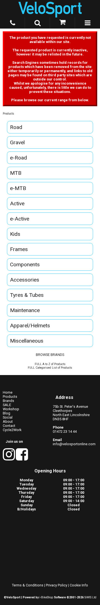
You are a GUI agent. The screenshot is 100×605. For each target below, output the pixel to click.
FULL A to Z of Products (50, 364)
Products (8, 113)
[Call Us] (12, 21)
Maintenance (25, 310)
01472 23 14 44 (65, 431)
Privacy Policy (56, 585)
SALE (7, 405)
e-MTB (18, 188)
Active (17, 203)
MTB (15, 173)
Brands (8, 401)
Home (7, 392)
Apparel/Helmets (30, 325)
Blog (6, 413)
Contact (9, 426)
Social (7, 417)
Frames (19, 249)
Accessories (24, 280)
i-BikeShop (46, 597)
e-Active (19, 219)
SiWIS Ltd (90, 597)
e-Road (18, 158)
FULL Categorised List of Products (50, 367)
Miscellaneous (26, 341)
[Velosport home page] (50, 8)
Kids (15, 234)
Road (16, 127)
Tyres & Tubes (27, 295)
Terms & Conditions (27, 585)
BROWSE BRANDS (50, 355)
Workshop (11, 409)
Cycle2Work (12, 430)
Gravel (17, 142)
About (8, 421)
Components (25, 264)
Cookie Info (79, 585)
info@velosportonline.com (74, 444)
